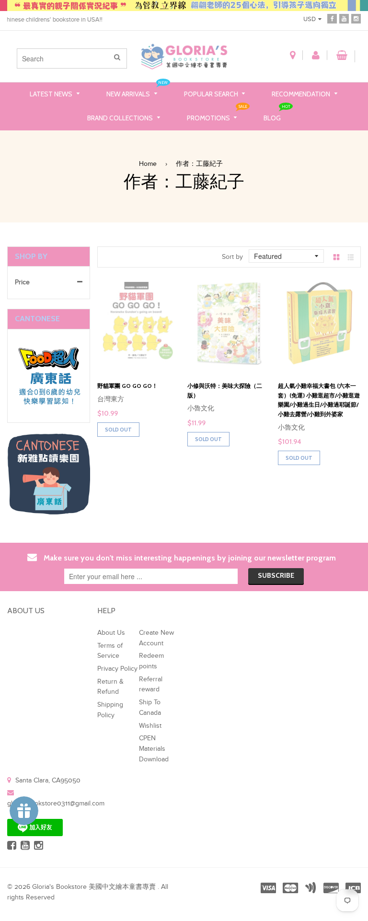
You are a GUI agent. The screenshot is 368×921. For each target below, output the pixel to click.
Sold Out (118, 429)
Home (148, 164)
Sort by (232, 257)
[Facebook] (332, 19)
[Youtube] (344, 19)
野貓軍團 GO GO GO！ (127, 385)
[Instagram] (356, 19)
